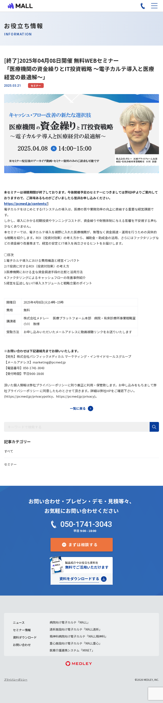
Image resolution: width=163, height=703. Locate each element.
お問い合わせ (22, 645)
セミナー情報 (22, 630)
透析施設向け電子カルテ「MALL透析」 (76, 629)
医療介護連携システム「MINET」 (72, 650)
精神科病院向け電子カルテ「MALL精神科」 (79, 636)
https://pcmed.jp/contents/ (25, 203)
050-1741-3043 (86, 524)
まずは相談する (83, 544)
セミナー (36, 85)
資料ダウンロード (25, 637)
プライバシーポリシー (15, 679)
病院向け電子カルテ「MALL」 (70, 622)
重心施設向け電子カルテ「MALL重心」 (76, 643)
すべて (8, 451)
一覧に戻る (78, 408)
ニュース (19, 622)
